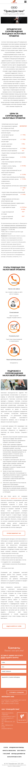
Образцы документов (18, 753)
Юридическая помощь (16, 747)
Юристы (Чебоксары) (9, 750)
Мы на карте (22, 720)
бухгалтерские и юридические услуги (11, 498)
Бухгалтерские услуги (14, 757)
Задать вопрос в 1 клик (13, 626)
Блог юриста (21, 750)
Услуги (6, 747)
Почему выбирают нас (14, 533)
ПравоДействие (13, 763)
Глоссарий (6, 753)
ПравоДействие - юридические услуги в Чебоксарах (14, 1)
